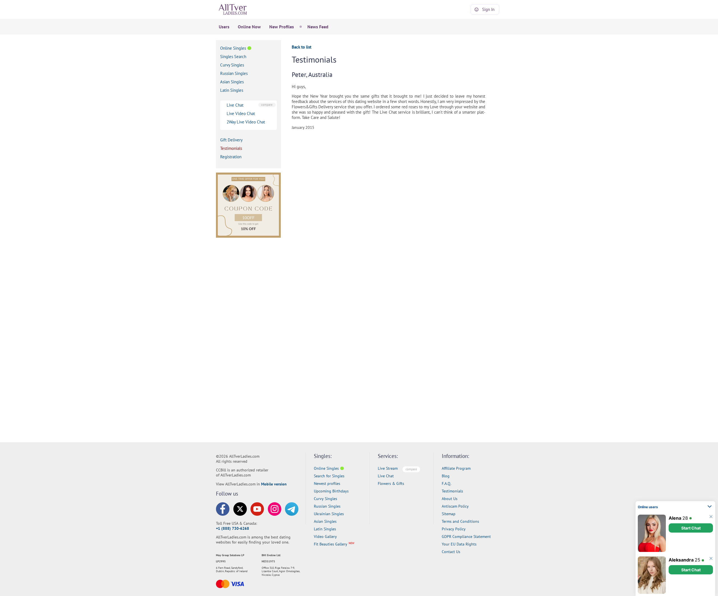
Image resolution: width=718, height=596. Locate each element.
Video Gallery (325, 536)
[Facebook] (222, 509)
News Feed (317, 26)
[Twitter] (240, 509)
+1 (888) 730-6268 (232, 528)
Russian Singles (234, 73)
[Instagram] (274, 509)
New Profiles (281, 26)
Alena (675, 518)
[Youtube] (257, 509)
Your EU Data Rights (459, 544)
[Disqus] (397, 204)
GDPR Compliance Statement (466, 536)
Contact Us (451, 551)
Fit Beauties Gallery (330, 544)
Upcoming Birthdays (331, 491)
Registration (230, 156)
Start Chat (691, 528)
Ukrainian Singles (329, 513)
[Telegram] (291, 509)
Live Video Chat (241, 113)
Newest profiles (327, 483)
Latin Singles (231, 90)
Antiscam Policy (455, 506)
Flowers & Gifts (391, 483)
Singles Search (233, 56)
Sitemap (448, 513)
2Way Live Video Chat (246, 122)
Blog (446, 475)
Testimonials (231, 148)
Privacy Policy (454, 528)
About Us (449, 498)
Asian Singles (232, 81)
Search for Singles (329, 475)
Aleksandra (681, 560)
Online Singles (233, 48)
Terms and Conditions (460, 521)
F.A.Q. (446, 483)
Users (224, 26)
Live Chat (235, 105)
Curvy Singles (232, 65)
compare (267, 105)
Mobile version (274, 484)
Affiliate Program (456, 468)
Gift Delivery (231, 140)
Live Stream (388, 468)
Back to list (301, 47)
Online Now (249, 26)
